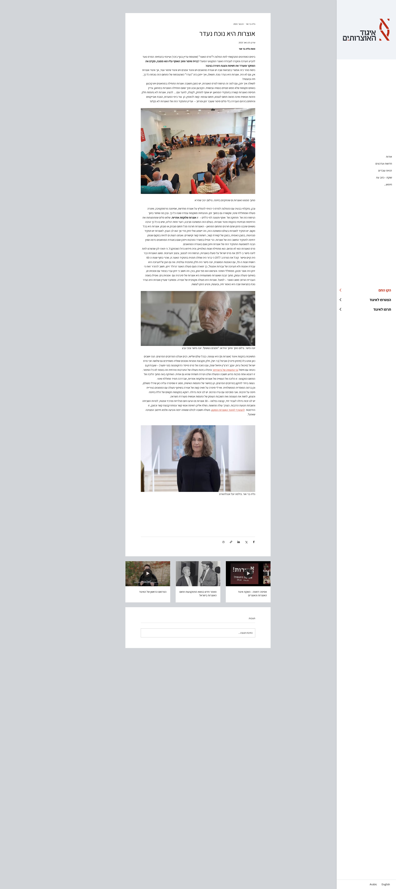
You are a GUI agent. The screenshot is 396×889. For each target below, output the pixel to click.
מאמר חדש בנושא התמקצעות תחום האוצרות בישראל (198, 593)
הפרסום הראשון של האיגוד (152, 591)
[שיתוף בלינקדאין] (238, 541)
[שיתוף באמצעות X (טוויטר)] (246, 541)
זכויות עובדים (385, 170)
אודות (389, 156)
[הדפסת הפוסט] (223, 541)
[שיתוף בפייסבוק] (253, 541)
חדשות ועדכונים (383, 163)
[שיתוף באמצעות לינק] (231, 541)
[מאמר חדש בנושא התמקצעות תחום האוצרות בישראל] (198, 573)
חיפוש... (388, 184)
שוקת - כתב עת (384, 177)
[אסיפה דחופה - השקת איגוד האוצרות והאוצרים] (248, 573)
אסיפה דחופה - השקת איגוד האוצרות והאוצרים (252, 593)
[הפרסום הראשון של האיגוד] (147, 573)
